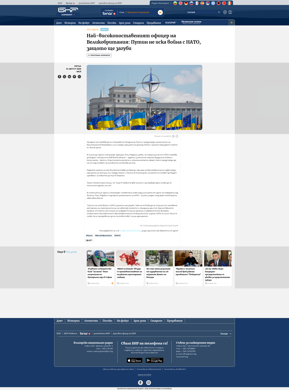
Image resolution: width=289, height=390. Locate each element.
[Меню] (231, 22)
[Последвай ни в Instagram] (148, 382)
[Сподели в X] (64, 76)
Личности (91, 320)
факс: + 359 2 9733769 (185, 351)
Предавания (175, 320)
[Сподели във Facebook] (59, 76)
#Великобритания (103, 235)
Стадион (156, 320)
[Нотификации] (225, 12)
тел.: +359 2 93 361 (104, 349)
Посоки (107, 320)
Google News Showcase (130, 231)
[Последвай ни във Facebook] (140, 382)
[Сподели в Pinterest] (74, 76)
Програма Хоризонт (100, 55)
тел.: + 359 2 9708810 (185, 349)
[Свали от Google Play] (154, 360)
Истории (73, 320)
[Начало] (68, 10)
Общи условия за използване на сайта (118, 369)
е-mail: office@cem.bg (186, 354)
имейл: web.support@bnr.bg (100, 351)
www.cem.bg (182, 357)
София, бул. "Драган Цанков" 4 (99, 346)
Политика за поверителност (149, 369)
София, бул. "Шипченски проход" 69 (193, 346)
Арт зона (140, 320)
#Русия (89, 235)
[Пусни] (160, 12)
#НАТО (117, 235)
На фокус (123, 320)
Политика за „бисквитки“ (175, 369)
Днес (60, 320)
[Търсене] (219, 12)
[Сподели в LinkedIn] (69, 76)
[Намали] (177, 136)
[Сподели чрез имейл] (79, 76)
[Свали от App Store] (134, 360)
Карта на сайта (144, 375)
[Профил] (230, 12)
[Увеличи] (173, 136)
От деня (93, 29)
